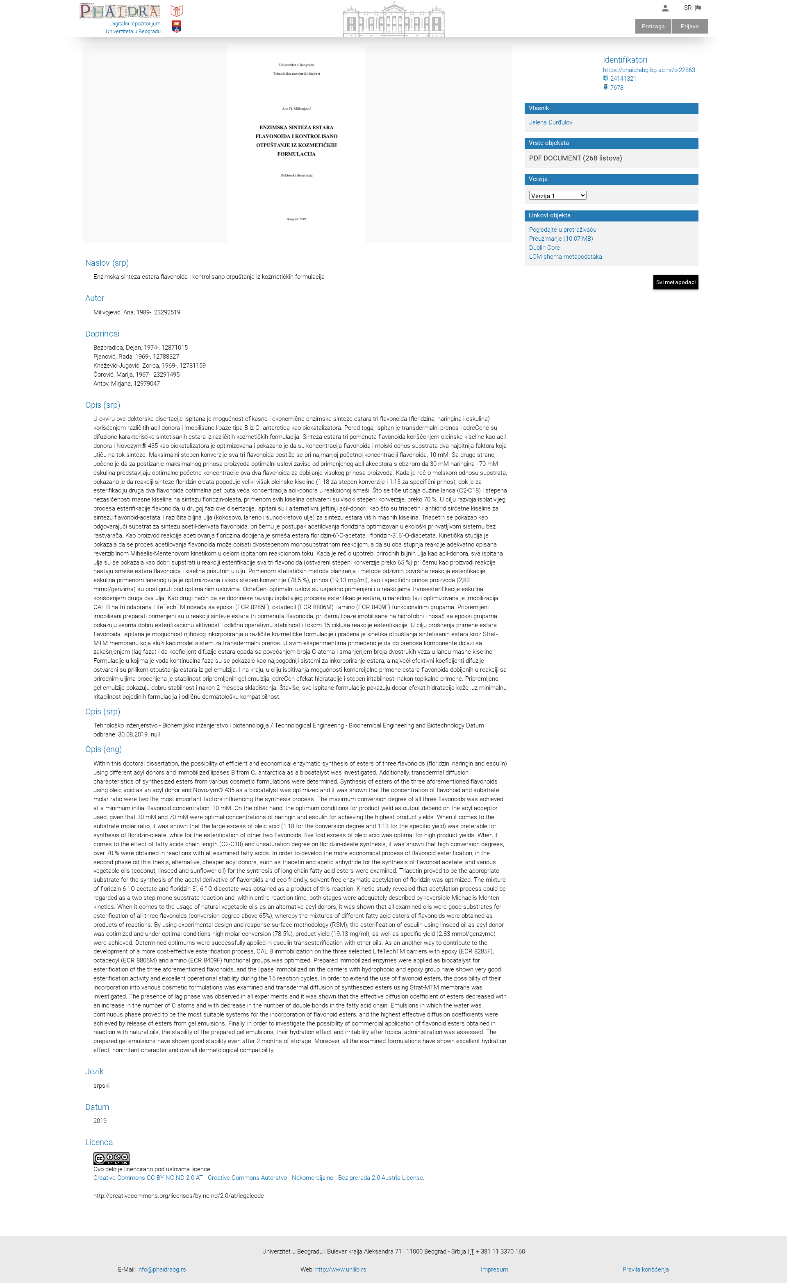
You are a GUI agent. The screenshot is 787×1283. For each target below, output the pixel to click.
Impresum (494, 1269)
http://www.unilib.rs (340, 1269)
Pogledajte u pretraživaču (562, 229)
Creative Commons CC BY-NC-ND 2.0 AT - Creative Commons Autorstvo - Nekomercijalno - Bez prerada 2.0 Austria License (258, 1177)
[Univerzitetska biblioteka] (176, 16)
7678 (616, 87)
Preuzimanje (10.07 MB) (561, 238)
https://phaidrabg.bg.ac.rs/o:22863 (649, 70)
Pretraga (653, 26)
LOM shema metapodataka (565, 256)
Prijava (690, 26)
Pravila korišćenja (646, 1269)
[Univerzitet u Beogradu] (177, 32)
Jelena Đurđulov (550, 122)
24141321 (623, 78)
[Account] (665, 8)
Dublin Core (544, 247)
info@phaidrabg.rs (161, 1269)
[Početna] (120, 18)
